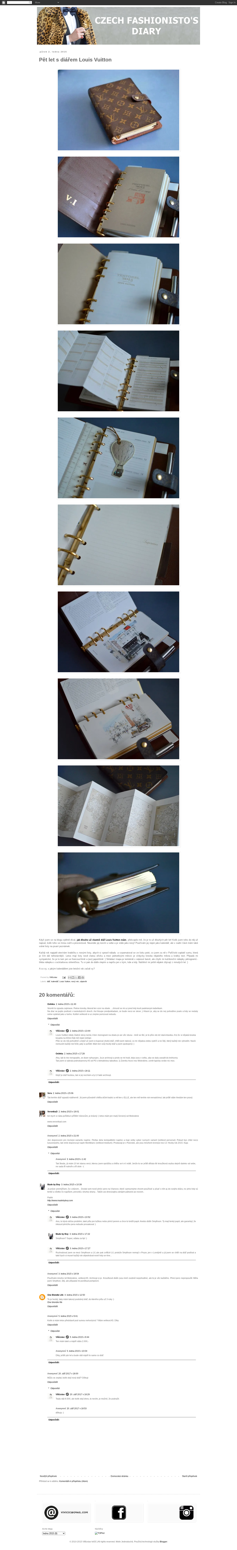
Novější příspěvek (48, 1476)
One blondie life (54, 1302)
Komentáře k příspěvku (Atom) (73, 1481)
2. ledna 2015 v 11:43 (66, 1004)
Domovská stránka (119, 1476)
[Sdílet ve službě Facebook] (79, 977)
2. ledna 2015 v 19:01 (69, 1111)
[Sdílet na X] (76, 977)
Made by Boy (53, 1184)
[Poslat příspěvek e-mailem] (64, 977)
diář (48, 981)
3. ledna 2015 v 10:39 (71, 1184)
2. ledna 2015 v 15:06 (63, 1093)
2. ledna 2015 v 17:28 (74, 1053)
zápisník (83, 981)
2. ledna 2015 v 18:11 (80, 1071)
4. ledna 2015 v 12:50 (75, 1295)
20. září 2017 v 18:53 (77, 1408)
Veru (49, 1093)
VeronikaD (52, 1111)
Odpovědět (52, 1018)
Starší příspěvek (189, 1476)
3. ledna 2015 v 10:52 (80, 1217)
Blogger (163, 1541)
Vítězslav (60, 1031)
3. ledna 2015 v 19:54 (68, 1274)
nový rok (75, 981)
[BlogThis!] (73, 977)
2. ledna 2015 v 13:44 (80, 1031)
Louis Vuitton (65, 981)
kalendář (54, 981)
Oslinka (51, 1004)
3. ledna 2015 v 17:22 (80, 1234)
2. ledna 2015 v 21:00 (68, 1136)
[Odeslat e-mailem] (69, 977)
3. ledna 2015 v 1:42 (76, 1159)
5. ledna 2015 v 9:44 (79, 1337)
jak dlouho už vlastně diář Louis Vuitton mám (101, 940)
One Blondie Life (55, 1295)
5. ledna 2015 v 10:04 (77, 1351)
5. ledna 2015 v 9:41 (68, 1316)
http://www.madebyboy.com (60, 1200)
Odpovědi (55, 1025)
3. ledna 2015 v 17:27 (80, 1248)
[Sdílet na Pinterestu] (82, 977)
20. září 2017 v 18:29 (80, 1394)
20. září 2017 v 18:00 (68, 1373)
